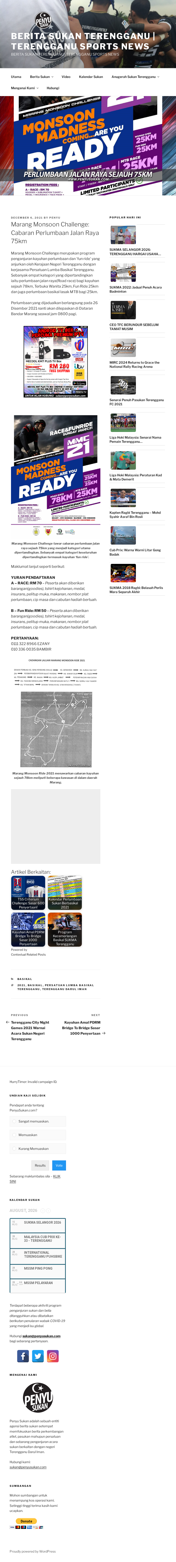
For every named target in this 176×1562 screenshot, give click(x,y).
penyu (54, 217)
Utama (16, 77)
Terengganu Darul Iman (64, 989)
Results (40, 1165)
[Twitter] (38, 1356)
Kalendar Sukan (91, 77)
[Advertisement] (55, 826)
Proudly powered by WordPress (33, 1551)
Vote (59, 1165)
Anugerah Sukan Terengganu (134, 77)
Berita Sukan (40, 77)
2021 (21, 985)
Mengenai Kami (23, 88)
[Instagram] (53, 1356)
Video (66, 77)
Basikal (25, 979)
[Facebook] (23, 1356)
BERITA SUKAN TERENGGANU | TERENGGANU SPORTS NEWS (83, 41)
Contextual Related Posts (28, 954)
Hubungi (53, 88)
